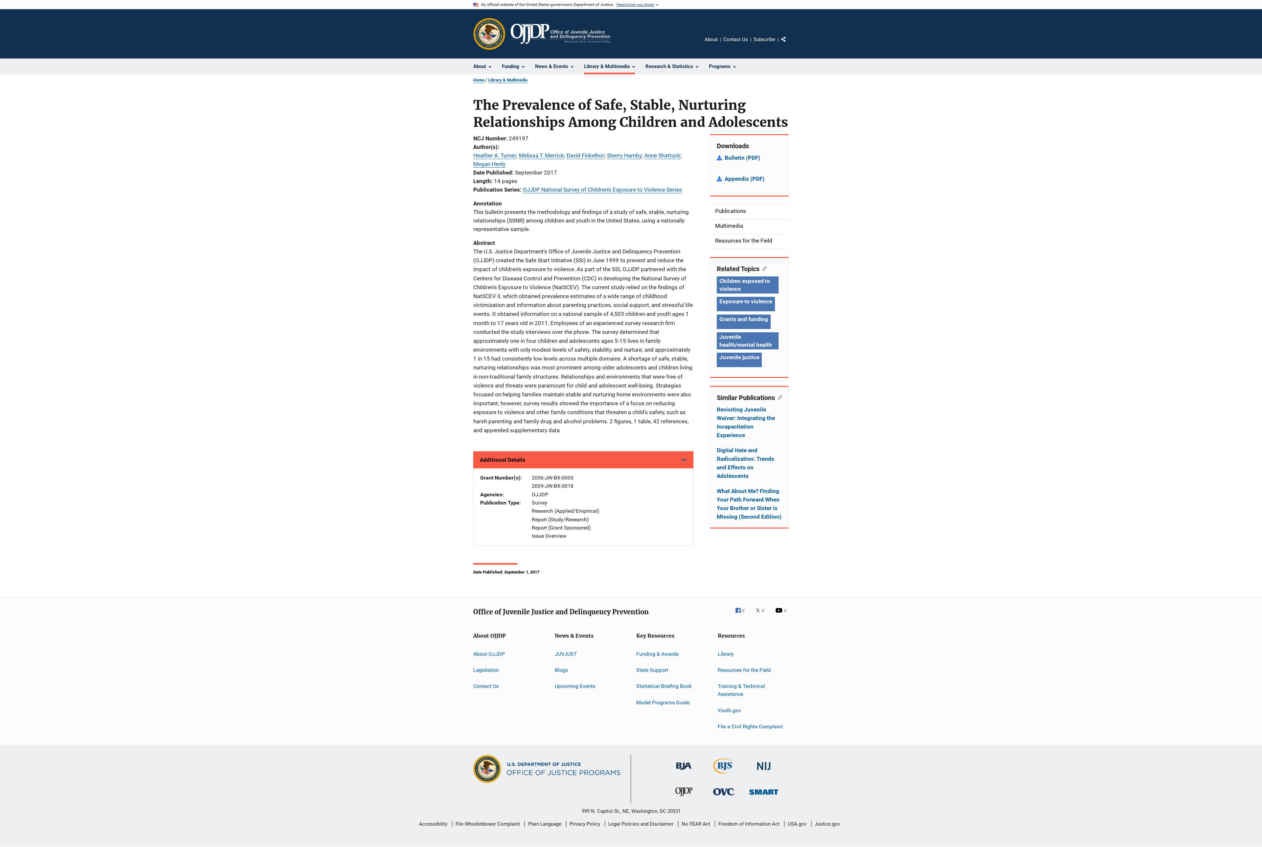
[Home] (560, 34)
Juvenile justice (739, 357)
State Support (652, 670)
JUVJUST (566, 654)
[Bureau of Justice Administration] (683, 771)
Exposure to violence (745, 301)
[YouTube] (782, 615)
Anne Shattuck (662, 155)
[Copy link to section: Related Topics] (763, 268)
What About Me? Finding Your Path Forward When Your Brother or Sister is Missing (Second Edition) (749, 504)
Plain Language (544, 824)
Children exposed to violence (744, 285)
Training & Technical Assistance (741, 690)
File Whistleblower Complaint (488, 824)
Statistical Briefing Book (664, 686)
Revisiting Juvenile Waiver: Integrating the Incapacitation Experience (746, 422)
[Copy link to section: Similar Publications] (778, 397)
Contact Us (735, 39)
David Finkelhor (585, 155)
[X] (762, 615)
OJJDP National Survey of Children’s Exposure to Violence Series (602, 189)
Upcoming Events (575, 686)
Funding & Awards (657, 654)
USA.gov (797, 824)
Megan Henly (489, 164)
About (711, 39)
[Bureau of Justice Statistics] (724, 775)
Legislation (486, 670)
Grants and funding (743, 319)
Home (478, 80)
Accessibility (433, 824)
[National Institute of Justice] (763, 771)
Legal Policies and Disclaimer (640, 824)
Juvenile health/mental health (745, 341)
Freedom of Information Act (749, 824)
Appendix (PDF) (744, 179)
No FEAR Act (696, 824)
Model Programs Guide (662, 702)
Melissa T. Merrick (541, 155)
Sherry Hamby (624, 155)
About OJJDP (489, 654)
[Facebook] (743, 615)
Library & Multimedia (507, 80)
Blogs (561, 670)
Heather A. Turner (494, 155)
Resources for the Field (744, 670)
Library (726, 654)
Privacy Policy (585, 824)
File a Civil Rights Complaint (750, 726)
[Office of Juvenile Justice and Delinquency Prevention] (683, 797)
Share (789, 44)
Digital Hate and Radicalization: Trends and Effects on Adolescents (745, 463)
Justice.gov (827, 824)
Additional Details (503, 460)
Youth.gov (729, 710)
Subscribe (764, 39)
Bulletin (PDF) (742, 157)
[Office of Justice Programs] (489, 34)
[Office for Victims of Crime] (723, 796)
